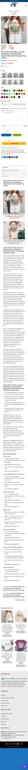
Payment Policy (5, 719)
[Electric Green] (17, 91)
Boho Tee (5, 149)
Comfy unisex (21, 151)
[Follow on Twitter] (5, 739)
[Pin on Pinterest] (12, 157)
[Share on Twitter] (7, 157)
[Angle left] (13, 14)
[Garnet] (22, 91)
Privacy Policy (4, 700)
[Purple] (2, 97)
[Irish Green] (4, 94)
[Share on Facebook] (5, 157)
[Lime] (14, 94)
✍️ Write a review (14, 143)
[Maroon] (17, 94)
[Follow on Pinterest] (7, 739)
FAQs (3, 173)
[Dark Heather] (14, 91)
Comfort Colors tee (14, 151)
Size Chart (5, 66)
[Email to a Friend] (9, 157)
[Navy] (19, 97)
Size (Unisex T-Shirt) (6, 101)
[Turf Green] (14, 97)
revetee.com (22, 600)
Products (17, 11)
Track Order (4, 705)
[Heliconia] (2, 94)
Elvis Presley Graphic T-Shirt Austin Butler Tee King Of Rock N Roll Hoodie (21, 626)
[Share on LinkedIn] (14, 157)
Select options (7, 635)
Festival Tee (8, 152)
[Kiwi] (7, 94)
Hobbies (11, 147)
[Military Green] (19, 94)
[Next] (25, 30)
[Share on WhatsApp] (2, 157)
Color (2, 87)
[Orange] (24, 94)
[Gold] (24, 91)
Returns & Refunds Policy (7, 698)
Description (5, 167)
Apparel (7, 147)
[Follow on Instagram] (3, 739)
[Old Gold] (22, 94)
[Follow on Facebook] (2, 739)
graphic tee (17, 152)
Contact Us (4, 716)
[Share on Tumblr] (17, 157)
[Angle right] (15, 14)
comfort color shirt (11, 149)
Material (3, 724)
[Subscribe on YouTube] (9, 739)
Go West (13, 152)
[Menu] (2, 5)
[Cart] (26, 5)
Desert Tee (3, 152)
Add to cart (6, 135)
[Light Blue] (9, 94)
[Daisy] (12, 91)
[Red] (4, 97)
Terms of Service (5, 703)
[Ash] (2, 91)
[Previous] (3, 30)
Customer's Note (5, 108)
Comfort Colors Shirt (5, 151)
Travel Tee (11, 154)
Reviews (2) (5, 176)
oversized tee (6, 154)
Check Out (17, 135)
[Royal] (7, 97)
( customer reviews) (12, 60)
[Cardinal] (7, 91)
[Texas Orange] (12, 97)
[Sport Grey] (9, 97)
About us (3, 695)
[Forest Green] (19, 91)
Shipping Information (6, 713)
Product (3, 70)
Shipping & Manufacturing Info (10, 170)
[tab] (14, 167)
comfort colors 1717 (20, 149)
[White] (17, 97)
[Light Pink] (12, 94)
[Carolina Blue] (9, 91)
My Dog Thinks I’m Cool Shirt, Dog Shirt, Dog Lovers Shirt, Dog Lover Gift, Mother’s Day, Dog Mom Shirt (7, 656)
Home (10, 11)
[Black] (4, 91)
